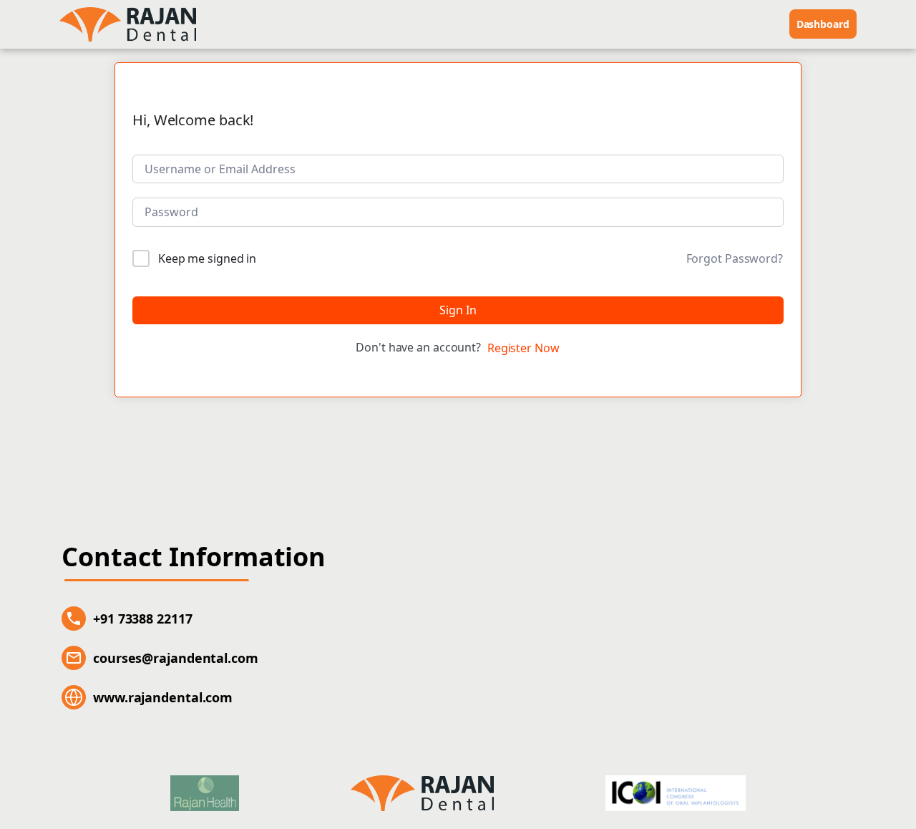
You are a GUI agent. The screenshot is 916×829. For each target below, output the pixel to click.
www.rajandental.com (163, 697)
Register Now (523, 348)
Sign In (458, 310)
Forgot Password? (734, 258)
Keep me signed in (207, 258)
